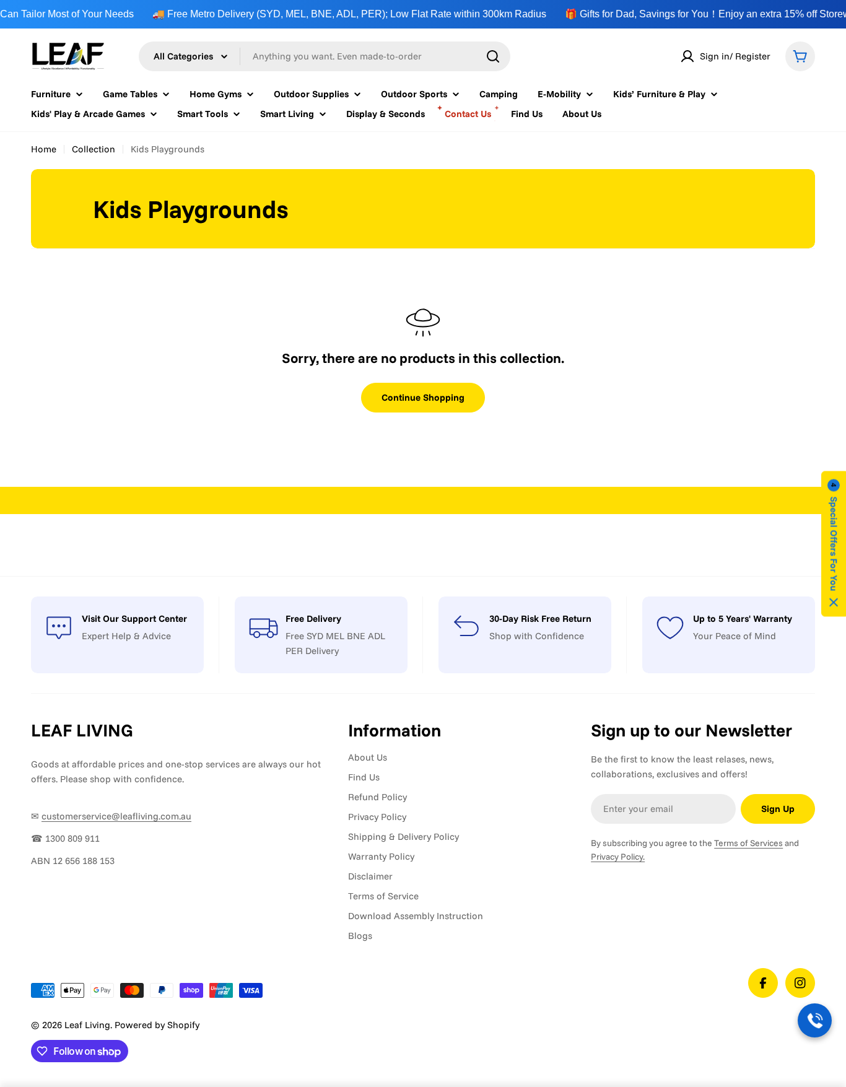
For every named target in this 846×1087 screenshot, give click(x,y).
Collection (93, 149)
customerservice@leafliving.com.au (116, 816)
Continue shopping (423, 397)
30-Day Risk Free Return (540, 618)
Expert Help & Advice (126, 636)
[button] (833, 543)
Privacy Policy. (618, 856)
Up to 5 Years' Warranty (742, 618)
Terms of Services (748, 843)
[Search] (493, 56)
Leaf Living (87, 1025)
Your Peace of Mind (734, 636)
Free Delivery (313, 618)
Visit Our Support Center (134, 618)
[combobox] (324, 56)
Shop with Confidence (536, 636)
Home (43, 149)
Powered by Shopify (157, 1025)
